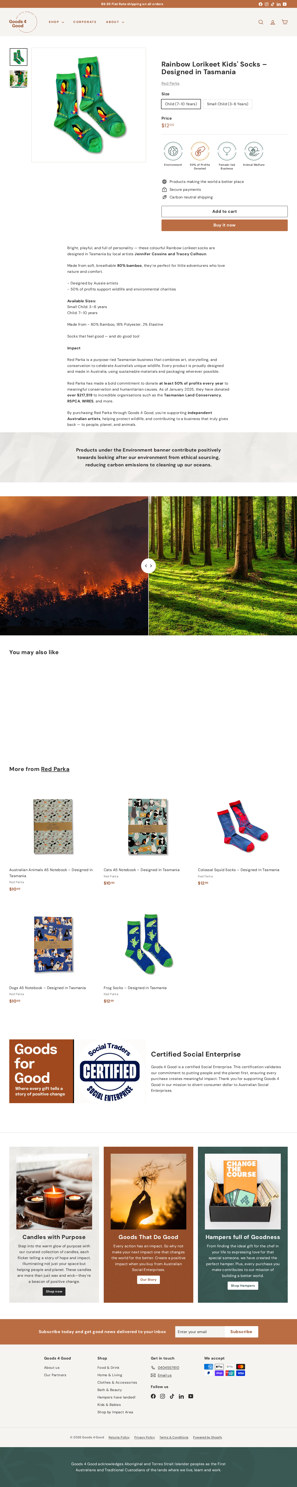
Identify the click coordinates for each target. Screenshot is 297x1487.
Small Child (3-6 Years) (228, 104)
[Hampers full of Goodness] (243, 1191)
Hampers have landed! (116, 1397)
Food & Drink (108, 1367)
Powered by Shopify (207, 1437)
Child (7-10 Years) (181, 104)
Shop (55, 22)
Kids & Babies (109, 1404)
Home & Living (109, 1375)
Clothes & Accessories (117, 1382)
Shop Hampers (243, 1285)
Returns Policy (119, 1437)
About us (52, 1367)
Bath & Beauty (109, 1390)
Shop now (54, 1291)
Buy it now (224, 225)
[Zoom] (89, 105)
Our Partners (55, 1375)
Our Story (148, 1279)
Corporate (85, 22)
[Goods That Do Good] (149, 1191)
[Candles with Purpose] (54, 1191)
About (113, 22)
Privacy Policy (144, 1437)
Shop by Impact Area (115, 1412)
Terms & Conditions (173, 1437)
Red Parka (170, 83)
